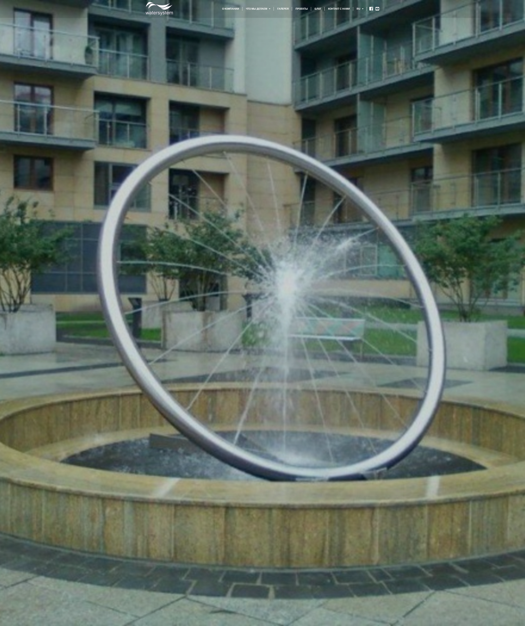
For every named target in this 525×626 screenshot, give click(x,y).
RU (359, 8)
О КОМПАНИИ (230, 8)
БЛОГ (318, 8)
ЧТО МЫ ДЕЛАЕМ (257, 8)
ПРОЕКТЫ (302, 8)
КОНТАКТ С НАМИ (339, 8)
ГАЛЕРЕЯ (283, 8)
